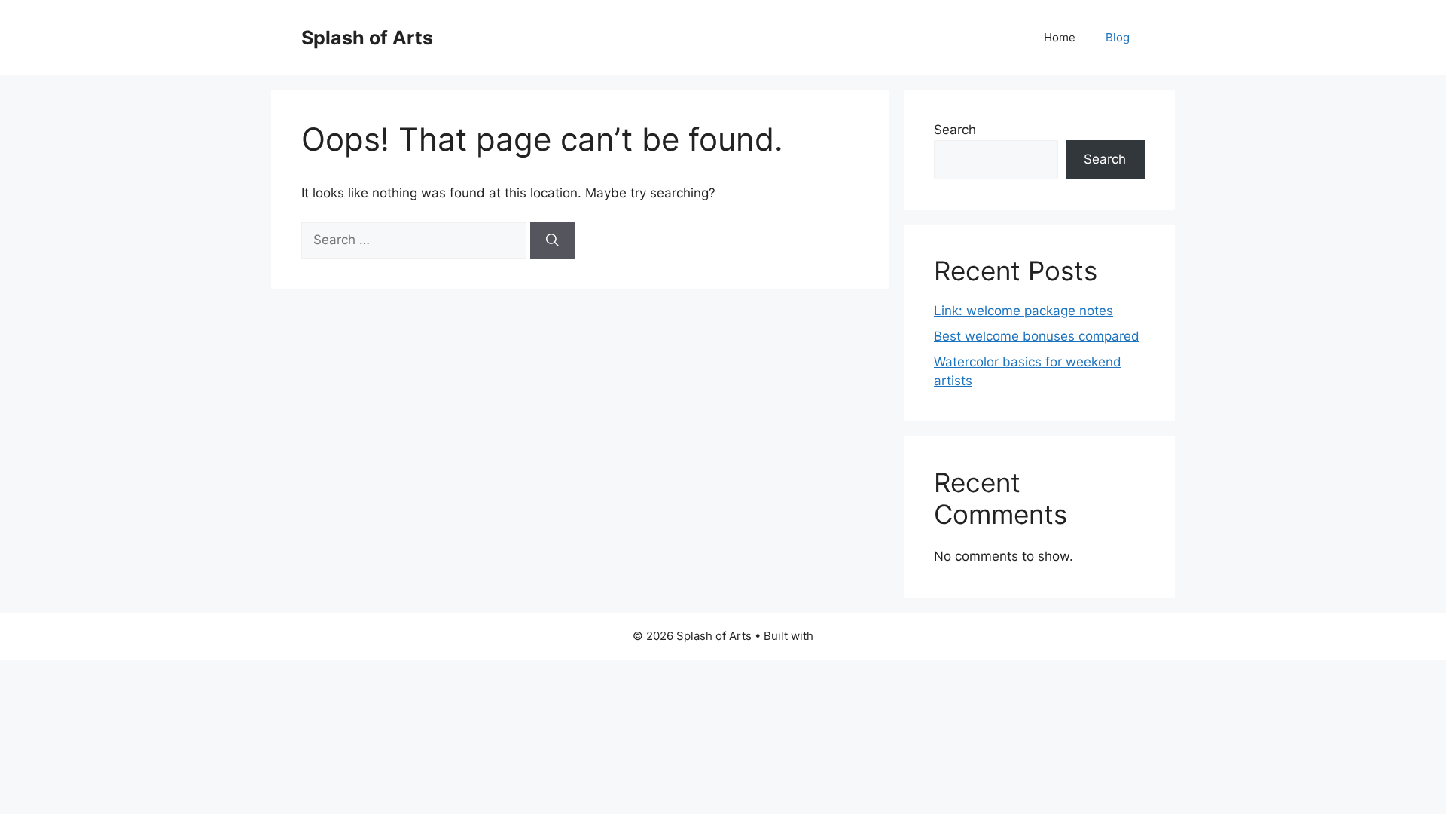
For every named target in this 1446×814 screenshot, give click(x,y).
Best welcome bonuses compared (1036, 336)
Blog (1118, 37)
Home (1059, 37)
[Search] (552, 240)
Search (955, 129)
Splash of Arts (367, 37)
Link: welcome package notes (1023, 310)
